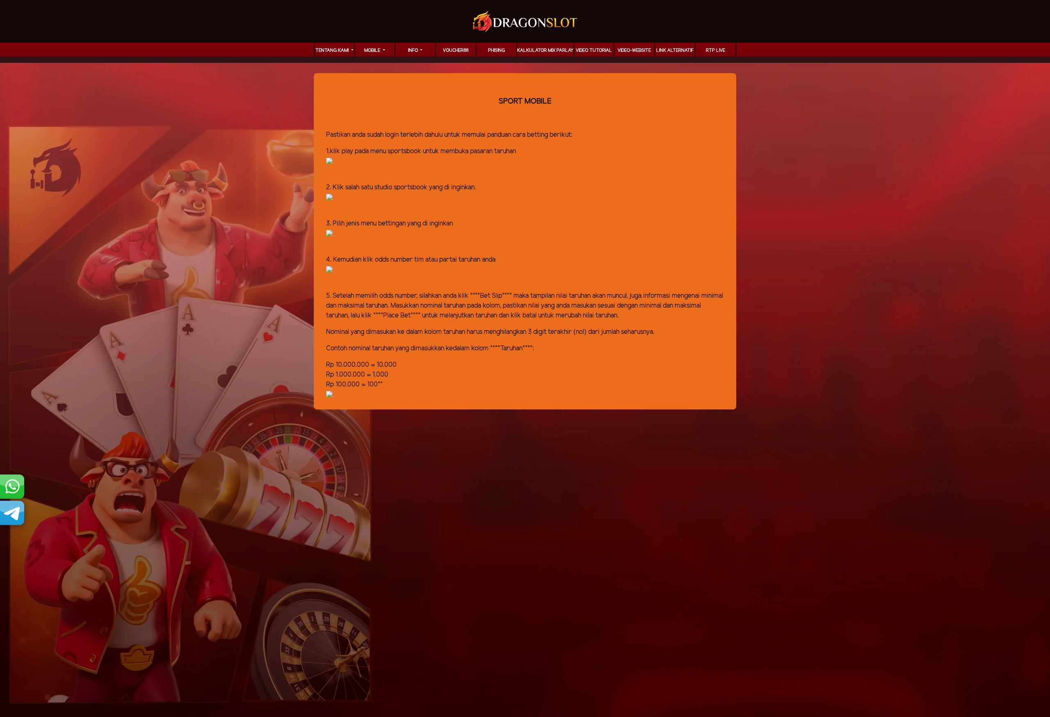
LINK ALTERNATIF (675, 50)
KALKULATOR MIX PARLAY (545, 50)
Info (413, 50)
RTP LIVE (715, 50)
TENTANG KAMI (332, 50)
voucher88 (455, 50)
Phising (496, 50)
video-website (634, 50)
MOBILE (372, 50)
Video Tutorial (594, 50)
